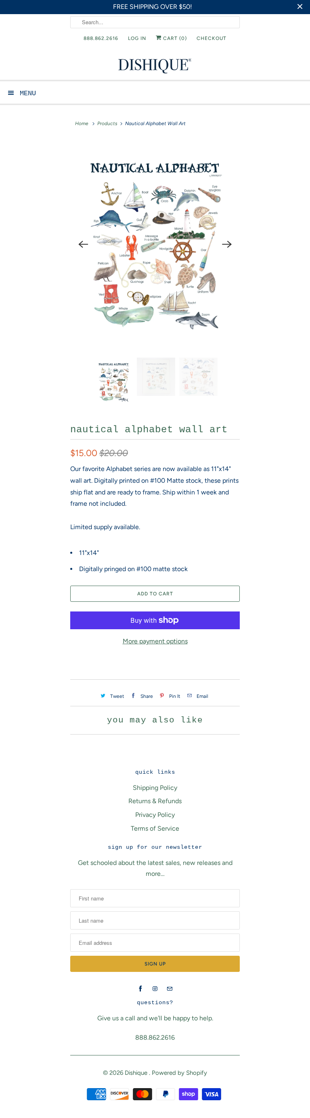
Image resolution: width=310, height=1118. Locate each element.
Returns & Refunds (155, 801)
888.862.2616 (101, 38)
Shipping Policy (155, 787)
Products (107, 123)
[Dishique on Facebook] (140, 989)
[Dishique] (155, 65)
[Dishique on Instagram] (155, 989)
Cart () (174, 38)
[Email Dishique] (169, 989)
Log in (137, 38)
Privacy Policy (155, 815)
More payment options (155, 641)
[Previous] (83, 244)
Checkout (211, 38)
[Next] (227, 244)
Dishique (137, 1072)
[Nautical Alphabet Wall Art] (155, 244)
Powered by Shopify (179, 1072)
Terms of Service (155, 828)
